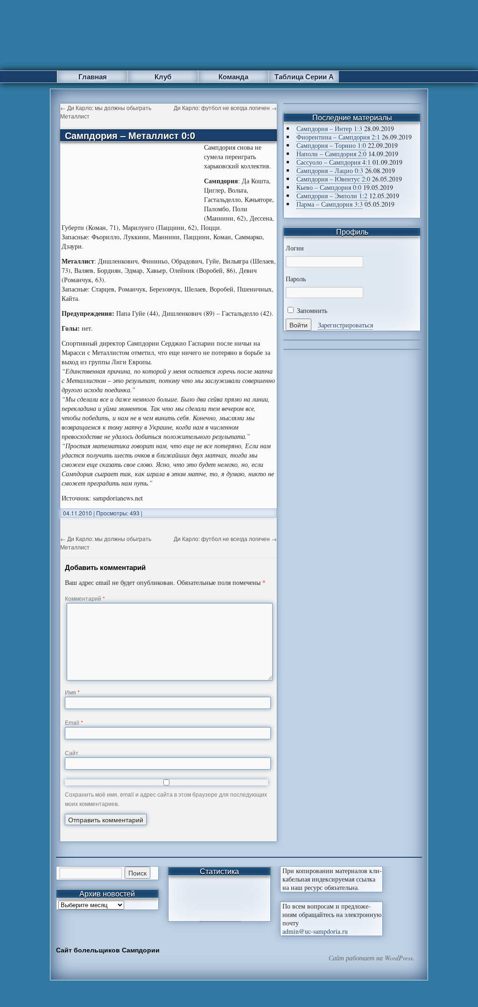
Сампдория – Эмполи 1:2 (331, 195)
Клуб (163, 76)
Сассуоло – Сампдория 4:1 (333, 162)
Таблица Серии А (304, 76)
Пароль (296, 279)
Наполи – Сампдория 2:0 (331, 153)
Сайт (71, 753)
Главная (92, 76)
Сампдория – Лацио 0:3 (329, 170)
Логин (295, 248)
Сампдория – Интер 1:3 (329, 128)
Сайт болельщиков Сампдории (108, 949)
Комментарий (85, 598)
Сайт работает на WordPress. (372, 958)
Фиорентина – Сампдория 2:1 (338, 136)
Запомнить (311, 310)
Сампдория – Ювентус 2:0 (333, 178)
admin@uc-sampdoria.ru (315, 931)
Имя (72, 692)
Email (74, 722)
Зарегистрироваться (345, 324)
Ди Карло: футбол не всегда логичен (225, 107)
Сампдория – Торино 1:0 (331, 145)
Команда (233, 76)
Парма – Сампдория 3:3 (329, 204)
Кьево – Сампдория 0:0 (328, 187)
